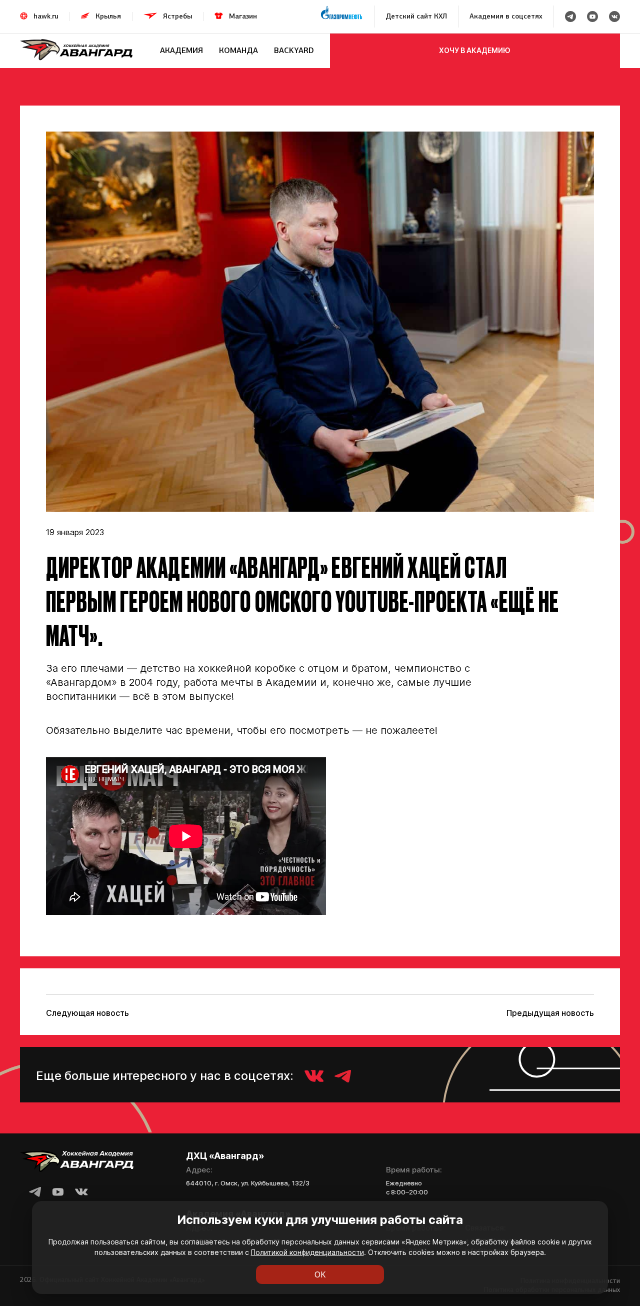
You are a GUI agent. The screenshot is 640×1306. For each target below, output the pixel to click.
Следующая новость (87, 1013)
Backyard (294, 50)
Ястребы (177, 16)
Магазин (243, 16)
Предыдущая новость (550, 1013)
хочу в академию (474, 50)
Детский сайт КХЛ (416, 16)
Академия (181, 50)
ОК (320, 1274)
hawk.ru (46, 16)
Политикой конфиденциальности (307, 1252)
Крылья (108, 16)
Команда (238, 50)
